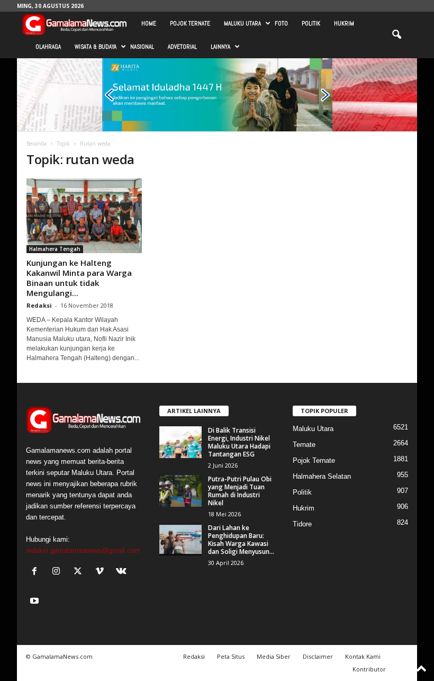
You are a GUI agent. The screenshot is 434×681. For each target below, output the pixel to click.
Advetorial (182, 46)
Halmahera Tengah (54, 249)
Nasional (142, 46)
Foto (281, 23)
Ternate (304, 445)
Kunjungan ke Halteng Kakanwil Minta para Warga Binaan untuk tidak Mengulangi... (79, 277)
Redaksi (39, 305)
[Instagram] (58, 572)
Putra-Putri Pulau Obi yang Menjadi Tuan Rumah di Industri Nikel (240, 490)
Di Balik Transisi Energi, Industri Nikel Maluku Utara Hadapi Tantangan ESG (239, 442)
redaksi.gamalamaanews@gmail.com (83, 550)
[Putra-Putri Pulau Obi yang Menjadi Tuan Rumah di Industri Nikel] (180, 491)
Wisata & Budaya (95, 46)
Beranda (36, 143)
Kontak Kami (363, 656)
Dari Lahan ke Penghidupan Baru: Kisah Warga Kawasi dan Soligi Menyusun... (241, 539)
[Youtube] (36, 602)
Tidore (302, 524)
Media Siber (274, 656)
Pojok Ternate (190, 23)
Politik (311, 23)
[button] (396, 35)
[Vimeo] (102, 572)
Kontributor (369, 669)
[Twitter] (80, 572)
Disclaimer (318, 656)
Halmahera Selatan (322, 476)
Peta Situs (231, 656)
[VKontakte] (122, 572)
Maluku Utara (242, 23)
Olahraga (48, 46)
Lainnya (220, 46)
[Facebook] (37, 572)
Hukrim (344, 23)
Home (148, 23)
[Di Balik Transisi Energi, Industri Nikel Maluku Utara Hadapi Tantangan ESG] (180, 442)
